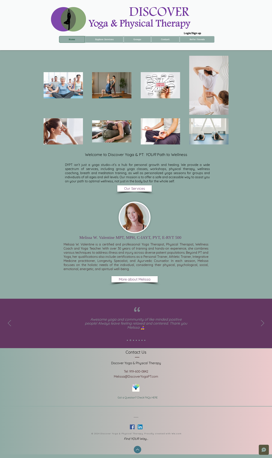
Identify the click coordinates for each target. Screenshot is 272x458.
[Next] (262, 323)
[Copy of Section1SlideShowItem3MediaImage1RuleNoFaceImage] (136, 340)
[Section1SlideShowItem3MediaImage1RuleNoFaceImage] (133, 340)
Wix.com (176, 433)
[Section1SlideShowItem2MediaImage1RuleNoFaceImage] (130, 340)
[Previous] (9, 323)
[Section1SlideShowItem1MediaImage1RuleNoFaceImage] (127, 340)
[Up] (137, 449)
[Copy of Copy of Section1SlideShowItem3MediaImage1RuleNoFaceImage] (139, 340)
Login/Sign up (192, 33)
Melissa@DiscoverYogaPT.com (136, 376)
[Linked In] (132, 427)
